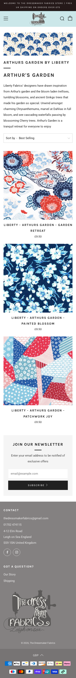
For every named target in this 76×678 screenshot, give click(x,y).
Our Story (10, 574)
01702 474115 (12, 524)
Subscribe (36, 485)
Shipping (9, 581)
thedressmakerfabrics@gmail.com (26, 518)
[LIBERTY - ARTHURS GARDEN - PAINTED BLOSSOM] (38, 278)
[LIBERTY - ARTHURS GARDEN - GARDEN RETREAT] (38, 185)
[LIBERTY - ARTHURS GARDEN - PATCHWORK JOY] (38, 370)
